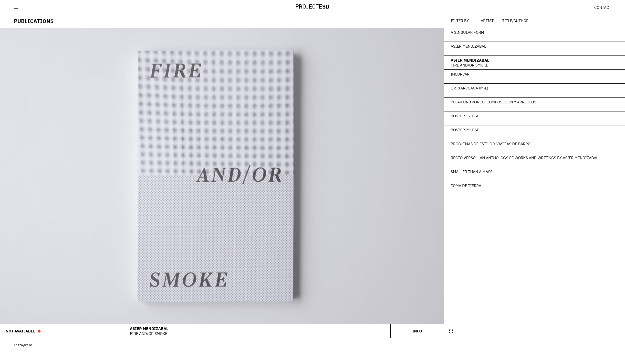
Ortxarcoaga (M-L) (469, 88)
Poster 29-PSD (465, 129)
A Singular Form (467, 32)
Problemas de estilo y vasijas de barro (491, 143)
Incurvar (460, 74)
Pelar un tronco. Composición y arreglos (493, 101)
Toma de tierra (466, 185)
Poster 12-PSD (465, 115)
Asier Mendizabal (468, 46)
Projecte (312, 7)
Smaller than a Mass (471, 171)
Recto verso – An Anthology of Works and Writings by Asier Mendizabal (524, 157)
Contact (602, 7)
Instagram (23, 344)
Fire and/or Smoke (469, 65)
